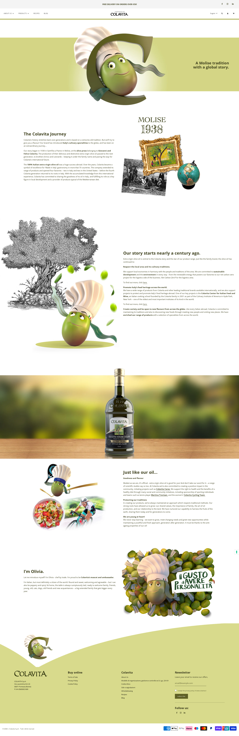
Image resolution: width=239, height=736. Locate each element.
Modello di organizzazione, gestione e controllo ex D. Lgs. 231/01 (145, 680)
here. (145, 282)
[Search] (222, 13)
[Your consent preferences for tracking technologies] (236, 552)
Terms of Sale (73, 677)
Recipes (36, 13)
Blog (46, 13)
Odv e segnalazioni (128, 687)
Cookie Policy (73, 684)
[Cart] (234, 13)
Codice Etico (125, 684)
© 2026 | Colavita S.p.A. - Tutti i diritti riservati (18, 729)
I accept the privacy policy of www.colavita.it (192, 691)
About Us (124, 677)
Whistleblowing (127, 691)
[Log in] (228, 13)
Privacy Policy (73, 680)
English (213, 13)
